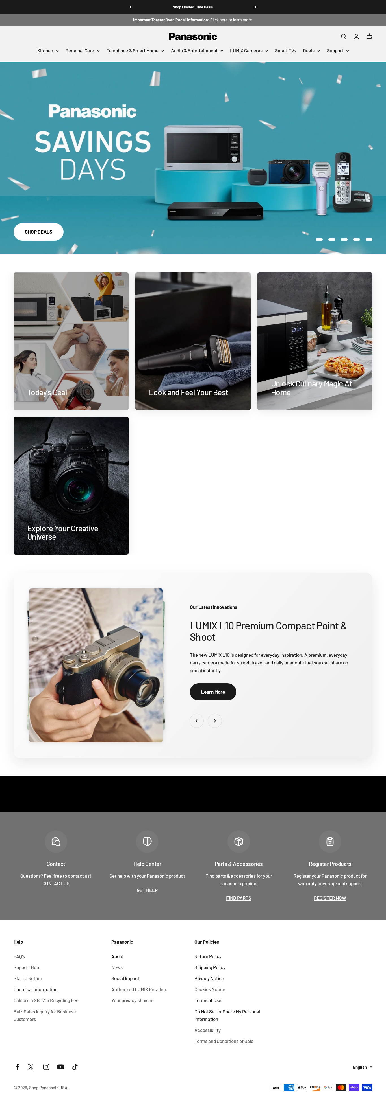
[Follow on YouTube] (60, 1067)
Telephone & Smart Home (133, 50)
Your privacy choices (132, 1000)
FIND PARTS (238, 898)
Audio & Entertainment (194, 50)
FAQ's (19, 956)
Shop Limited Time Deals (193, 7)
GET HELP (147, 890)
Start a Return (28, 978)
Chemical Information (35, 989)
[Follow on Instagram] (46, 1067)
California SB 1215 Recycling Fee (46, 1000)
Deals (309, 50)
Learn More (213, 692)
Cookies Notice (209, 989)
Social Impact (125, 978)
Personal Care (80, 50)
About (117, 956)
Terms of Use (207, 1000)
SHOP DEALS (38, 231)
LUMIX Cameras (246, 50)
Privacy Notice (209, 978)
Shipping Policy (209, 967)
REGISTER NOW (330, 898)
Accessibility (207, 1030)
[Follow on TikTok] (75, 1067)
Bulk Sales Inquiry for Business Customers (45, 1015)
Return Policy (208, 956)
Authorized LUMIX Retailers (139, 989)
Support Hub (26, 967)
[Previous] (130, 7)
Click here (219, 19)
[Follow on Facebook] (17, 1067)
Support (335, 50)
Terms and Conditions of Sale (223, 1041)
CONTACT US (56, 883)
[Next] (256, 7)
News (117, 967)
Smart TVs (285, 50)
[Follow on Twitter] (32, 1067)
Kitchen (45, 50)
